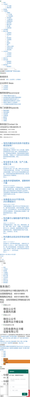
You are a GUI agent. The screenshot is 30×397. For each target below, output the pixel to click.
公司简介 (5, 4)
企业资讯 (5, 51)
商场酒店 (9, 38)
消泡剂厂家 (21, 348)
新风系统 (9, 23)
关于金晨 (9, 6)
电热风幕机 (17, 71)
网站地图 (13, 341)
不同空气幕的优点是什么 (9, 95)
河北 (9, 338)
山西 (12, 338)
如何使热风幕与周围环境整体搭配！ (12, 97)
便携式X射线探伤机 (11, 346)
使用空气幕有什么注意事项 (10, 102)
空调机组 (9, 28)
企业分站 (8, 341)
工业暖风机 (9, 19)
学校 (8, 41)
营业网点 (9, 34)
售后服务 (9, 63)
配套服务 (9, 61)
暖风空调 (9, 24)
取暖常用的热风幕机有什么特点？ (12, 101)
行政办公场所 (10, 46)
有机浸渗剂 (3, 346)
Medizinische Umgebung (23, 346)
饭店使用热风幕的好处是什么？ (11, 99)
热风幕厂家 (11, 71)
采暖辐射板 (9, 21)
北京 (4, 338)
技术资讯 (9, 56)
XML (21, 341)
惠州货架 (27, 348)
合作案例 (5, 29)
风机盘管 (9, 17)
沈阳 (21, 338)
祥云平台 (21, 343)
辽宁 (18, 338)
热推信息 (2, 341)
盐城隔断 (16, 348)
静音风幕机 (6, 110)
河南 (1, 339)
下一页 (2, 259)
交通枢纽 (9, 33)
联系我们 (5, 65)
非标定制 (9, 49)
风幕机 (8, 12)
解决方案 (5, 31)
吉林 (23, 338)
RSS (18, 341)
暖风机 (5, 117)
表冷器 (8, 26)
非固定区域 (9, 48)
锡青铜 (12, 348)
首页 (4, 2)
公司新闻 (9, 53)
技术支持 (5, 60)
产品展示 (5, 11)
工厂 (8, 36)
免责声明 (10, 343)
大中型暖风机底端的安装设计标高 (12, 104)
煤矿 (8, 44)
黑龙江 (27, 338)
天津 (6, 338)
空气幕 (10, 14)
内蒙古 (15, 338)
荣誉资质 (9, 7)
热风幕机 (10, 16)
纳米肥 (2, 350)
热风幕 (5, 9)
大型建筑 (9, 39)
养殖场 (8, 43)
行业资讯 (9, 54)
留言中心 (5, 58)
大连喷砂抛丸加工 (5, 348)
